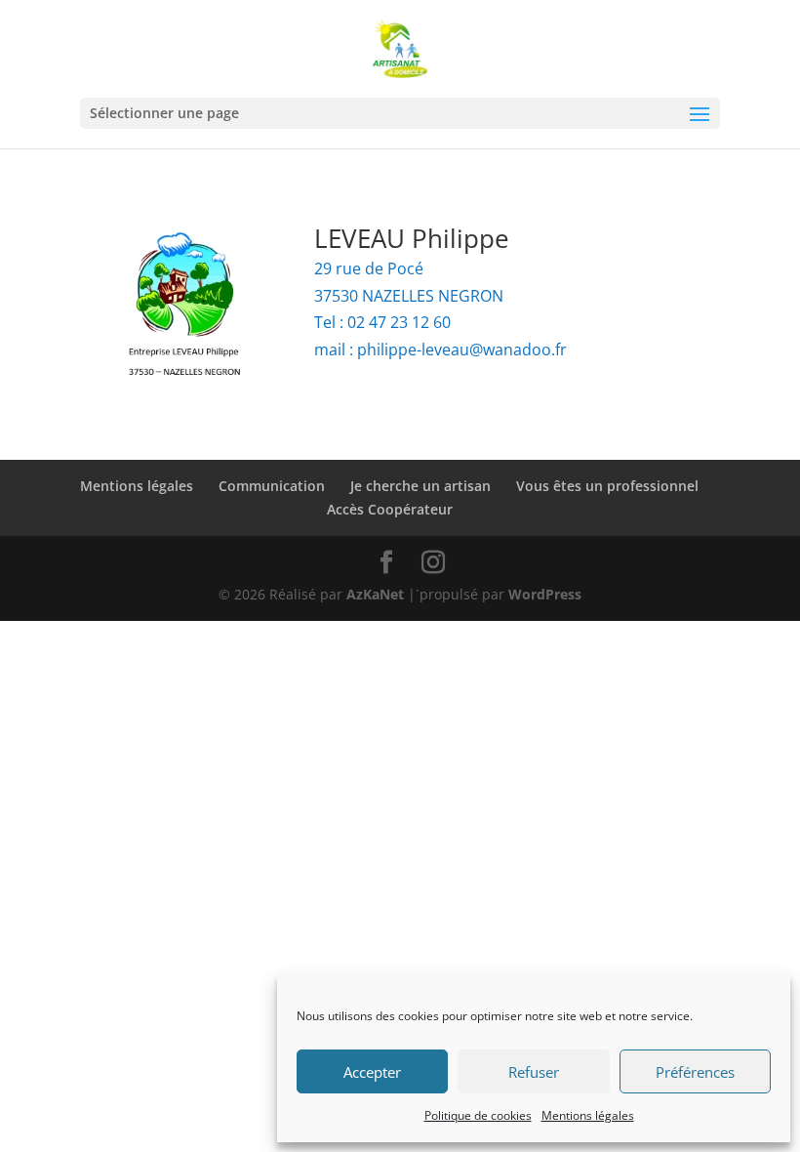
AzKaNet (375, 594)
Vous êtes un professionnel (607, 485)
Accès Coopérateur (390, 509)
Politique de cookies (478, 1115)
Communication (272, 485)
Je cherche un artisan (420, 485)
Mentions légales (587, 1115)
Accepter (372, 1072)
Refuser (533, 1072)
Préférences (695, 1072)
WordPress (544, 594)
